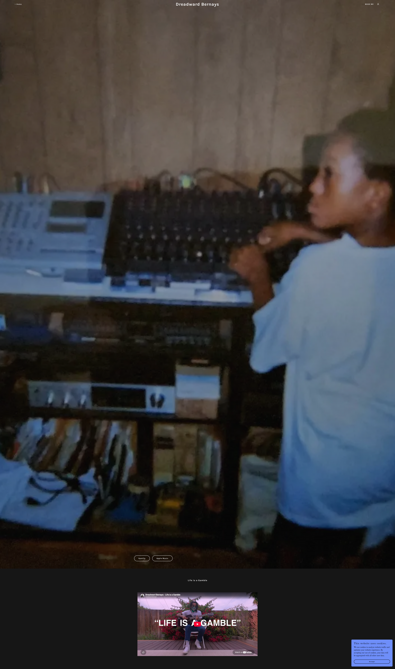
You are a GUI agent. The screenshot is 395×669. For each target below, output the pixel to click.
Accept (372, 662)
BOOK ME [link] (369, 4)
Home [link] (19, 4)
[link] (197, 5)
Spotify (141, 558)
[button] (378, 4)
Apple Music (162, 558)
